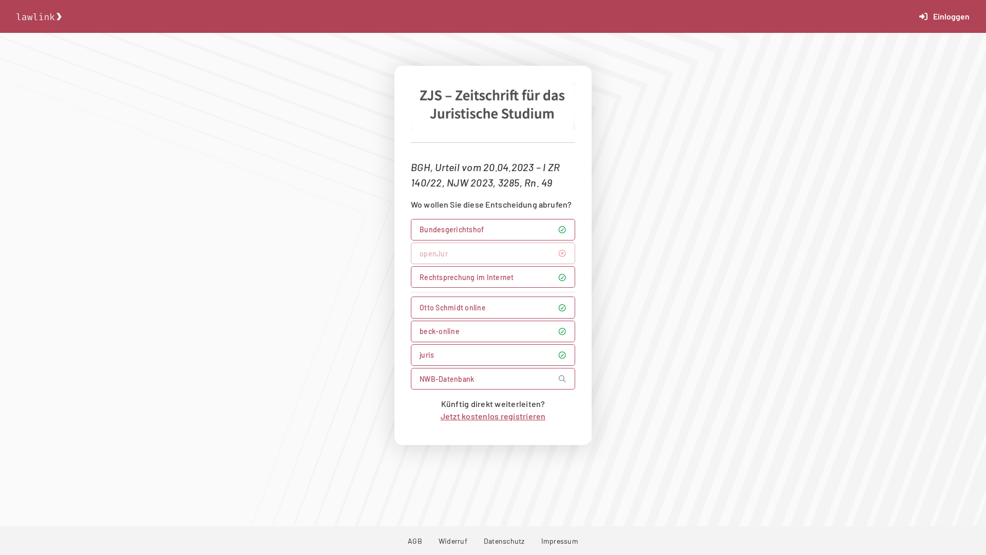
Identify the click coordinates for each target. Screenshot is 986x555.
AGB (415, 540)
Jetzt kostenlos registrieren (493, 416)
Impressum (559, 540)
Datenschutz (504, 540)
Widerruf (453, 540)
